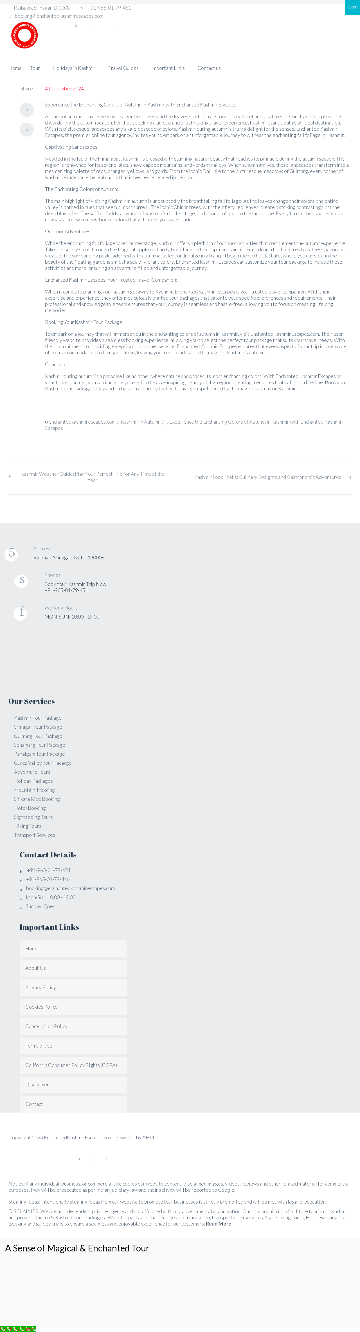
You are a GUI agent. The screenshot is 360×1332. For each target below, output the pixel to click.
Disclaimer (37, 1084)
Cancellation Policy (46, 1026)
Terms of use (38, 1045)
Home (32, 948)
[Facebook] (76, 25)
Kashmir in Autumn (141, 422)
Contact (34, 1104)
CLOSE (352, 7)
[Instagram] (90, 25)
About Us (35, 968)
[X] (27, 130)
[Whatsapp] (104, 25)
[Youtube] (118, 25)
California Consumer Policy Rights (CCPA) (71, 1065)
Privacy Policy (40, 987)
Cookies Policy (41, 1007)
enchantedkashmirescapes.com (82, 422)
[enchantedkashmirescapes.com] (23, 34)
